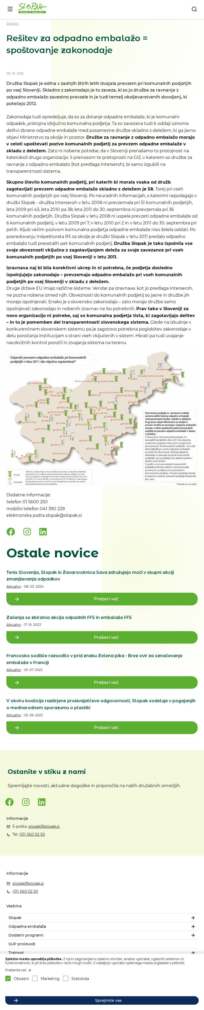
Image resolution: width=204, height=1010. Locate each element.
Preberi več (106, 598)
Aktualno (13, 586)
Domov (12, 23)
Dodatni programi (25, 935)
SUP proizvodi (21, 944)
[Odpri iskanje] (194, 9)
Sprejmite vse (108, 1000)
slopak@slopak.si (44, 826)
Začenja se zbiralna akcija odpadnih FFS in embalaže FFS (69, 617)
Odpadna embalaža (27, 926)
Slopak (15, 917)
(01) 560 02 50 (32, 834)
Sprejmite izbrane (108, 988)
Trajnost (16, 952)
